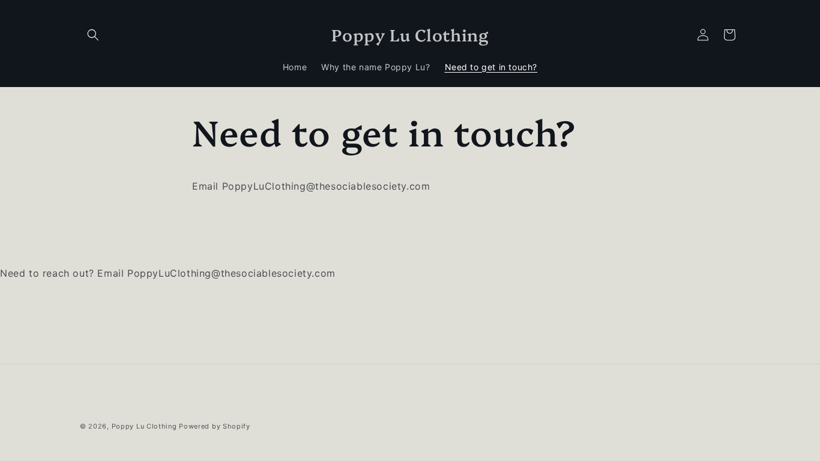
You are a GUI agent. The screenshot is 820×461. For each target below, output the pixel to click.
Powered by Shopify (214, 426)
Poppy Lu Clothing (144, 426)
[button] (93, 35)
